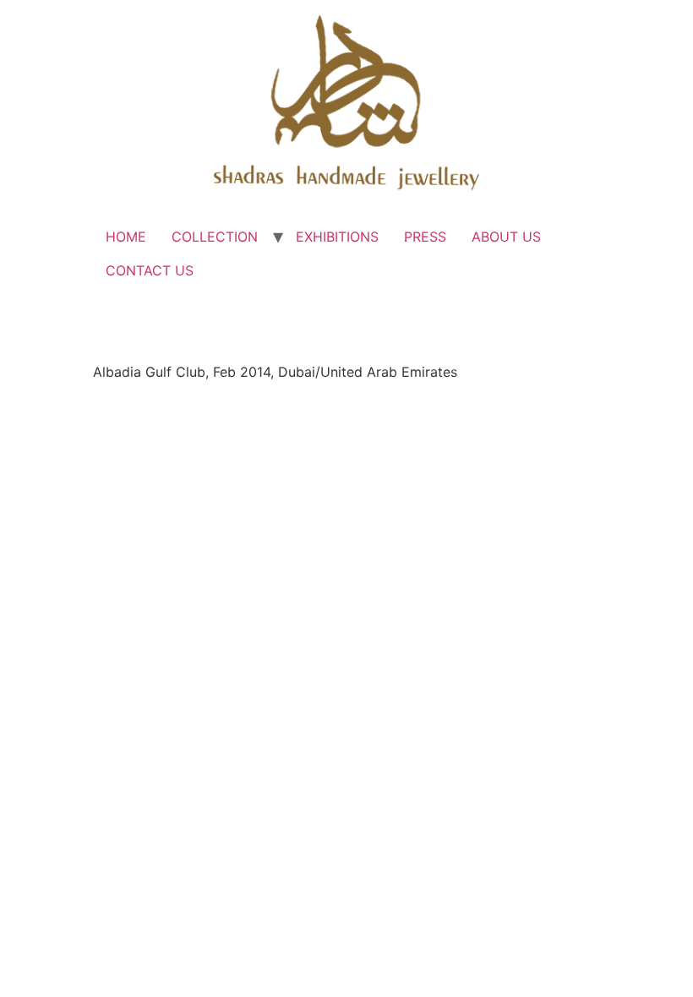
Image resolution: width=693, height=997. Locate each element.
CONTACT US (150, 270)
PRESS (425, 236)
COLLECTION (215, 236)
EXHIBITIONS (337, 236)
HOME (126, 236)
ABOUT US (506, 236)
